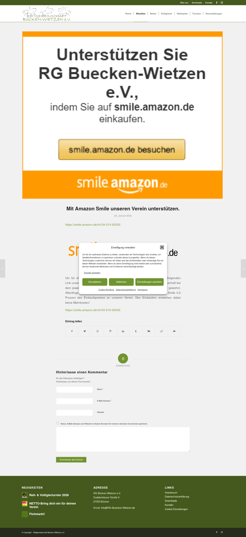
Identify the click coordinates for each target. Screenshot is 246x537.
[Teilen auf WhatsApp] (97, 331)
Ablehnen (121, 281)
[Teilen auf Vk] (148, 331)
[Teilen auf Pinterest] (110, 331)
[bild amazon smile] (123, 115)
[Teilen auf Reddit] (161, 331)
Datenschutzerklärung (126, 289)
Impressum (143, 289)
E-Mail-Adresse (104, 400)
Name (100, 389)
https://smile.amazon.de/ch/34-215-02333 (92, 224)
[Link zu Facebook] (216, 2)
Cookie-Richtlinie (106, 289)
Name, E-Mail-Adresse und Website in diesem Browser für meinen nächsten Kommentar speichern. (104, 423)
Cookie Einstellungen (176, 509)
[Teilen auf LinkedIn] (123, 331)
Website (100, 412)
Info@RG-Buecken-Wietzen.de (118, 507)
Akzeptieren (94, 281)
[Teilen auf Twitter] (84, 331)
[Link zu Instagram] (221, 2)
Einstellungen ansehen (149, 281)
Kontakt (208, 2)
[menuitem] (184, 3)
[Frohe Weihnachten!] (2, 268)
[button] (162, 247)
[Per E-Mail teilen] (174, 331)
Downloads (197, 2)
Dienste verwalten (92, 272)
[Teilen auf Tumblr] (136, 331)
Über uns (184, 2)
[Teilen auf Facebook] (71, 331)
